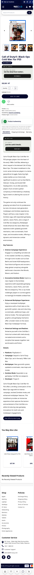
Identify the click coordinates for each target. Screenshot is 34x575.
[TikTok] (30, 2)
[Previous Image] (4, 30)
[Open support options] (23, 571)
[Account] (27, 7)
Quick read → (17, 149)
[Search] (29, 12)
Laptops (4, 502)
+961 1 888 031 (8, 546)
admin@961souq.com (10, 553)
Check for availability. (14, 112)
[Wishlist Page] (11, 571)
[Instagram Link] (9, 557)
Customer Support (10, 549)
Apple (3, 496)
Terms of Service (23, 504)
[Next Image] (31, 30)
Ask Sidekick (17, 76)
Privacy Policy (22, 502)
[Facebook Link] (3, 557)
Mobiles (4, 515)
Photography (6, 528)
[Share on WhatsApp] (3, 101)
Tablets (4, 518)
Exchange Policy (23, 496)
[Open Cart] (29, 571)
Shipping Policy (22, 499)
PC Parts (4, 507)
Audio (3, 520)
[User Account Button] (17, 571)
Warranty (29, 132)
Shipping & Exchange (18, 132)
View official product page (12, 418)
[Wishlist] (30, 7)
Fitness (4, 526)
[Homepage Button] (5, 571)
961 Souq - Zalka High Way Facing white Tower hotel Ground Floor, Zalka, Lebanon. (17, 542)
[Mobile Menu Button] (3, 7)
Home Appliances (7, 531)
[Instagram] (24, 2)
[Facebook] (27, 2)
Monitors (4, 512)
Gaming (4, 499)
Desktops (4, 504)
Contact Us (21, 507)
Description (6, 132)
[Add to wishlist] (8, 101)
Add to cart (15, 96)
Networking (5, 510)
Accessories (5, 523)
